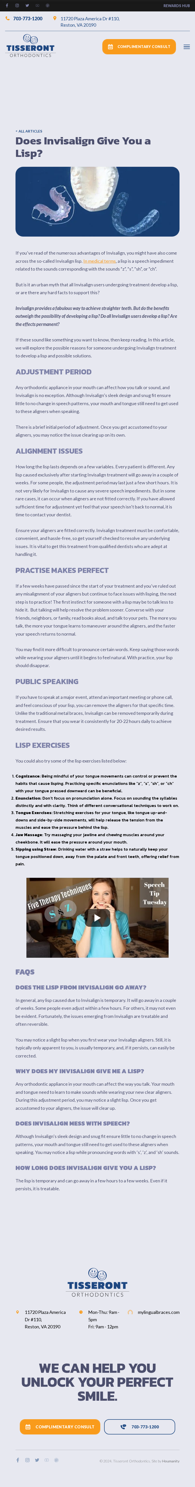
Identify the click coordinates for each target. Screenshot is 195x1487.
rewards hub (177, 6)
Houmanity (171, 1461)
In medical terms (99, 261)
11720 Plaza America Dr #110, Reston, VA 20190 (90, 22)
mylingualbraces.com (159, 1312)
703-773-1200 (27, 18)
